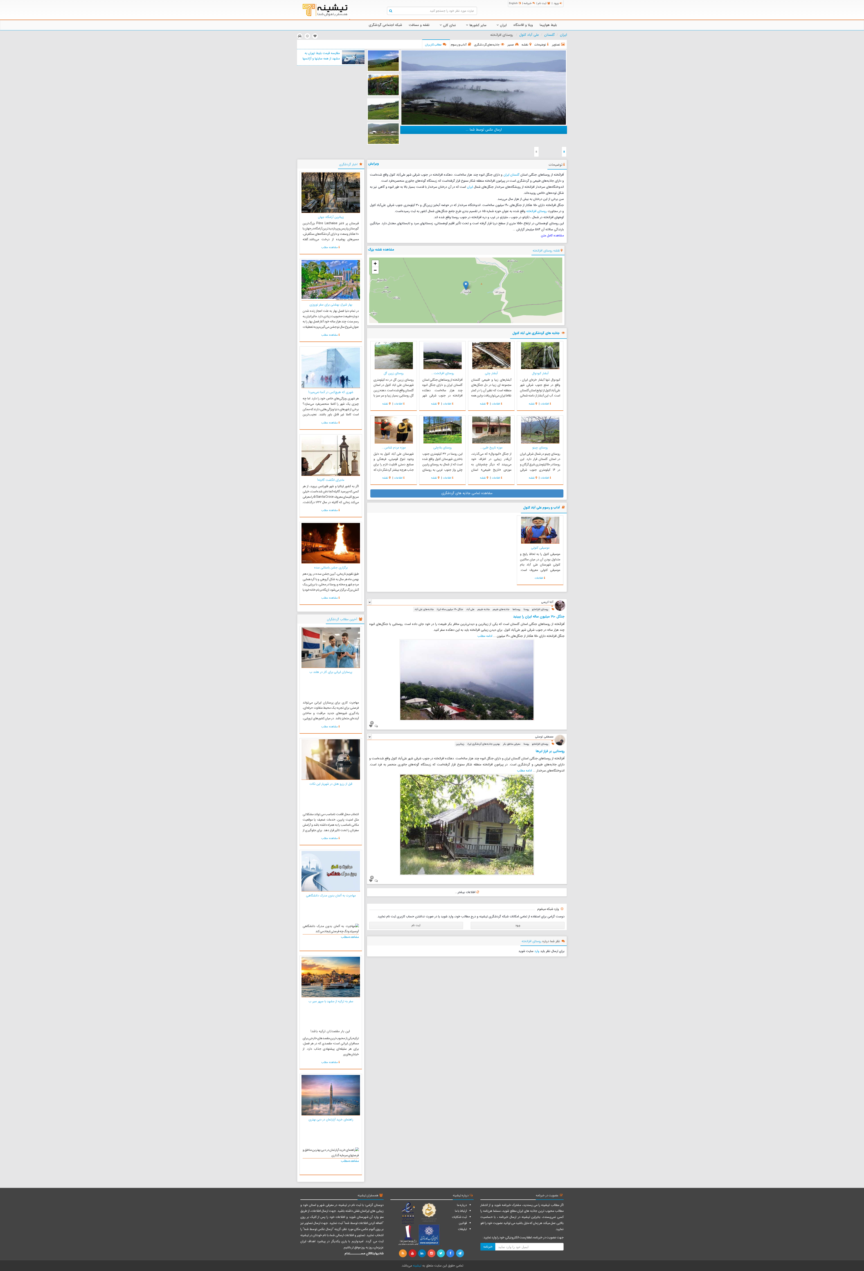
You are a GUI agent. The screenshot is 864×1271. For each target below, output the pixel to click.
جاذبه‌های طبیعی (501, 609)
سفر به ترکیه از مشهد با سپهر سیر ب (330, 1001)
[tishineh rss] (403, 1253)
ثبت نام (542, 3)
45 (372, 877)
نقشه (532, 404)
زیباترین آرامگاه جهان (331, 217)
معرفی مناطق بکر (511, 744)
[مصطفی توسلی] (560, 740)
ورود (556, 3)
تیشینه (417, 1265)
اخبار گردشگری (348, 164)
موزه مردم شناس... (394, 447)
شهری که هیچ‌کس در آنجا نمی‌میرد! (330, 392)
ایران (503, 25)
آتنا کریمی (547, 602)
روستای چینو (540, 447)
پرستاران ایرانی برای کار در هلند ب (330, 671)
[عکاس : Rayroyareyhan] (483, 87)
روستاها (516, 609)
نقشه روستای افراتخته (546, 250)
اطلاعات (544, 404)
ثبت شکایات (459, 1216)
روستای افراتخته (536, 211)
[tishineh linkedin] (422, 1253)
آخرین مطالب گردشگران (342, 619)
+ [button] (375, 263)
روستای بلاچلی (442, 447)
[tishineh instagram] (431, 1253)
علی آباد (470, 609)
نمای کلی (449, 25)
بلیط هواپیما (548, 25)
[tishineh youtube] (412, 1253)
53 (372, 723)
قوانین (463, 1223)
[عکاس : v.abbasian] (383, 109)
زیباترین (460, 744)
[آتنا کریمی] (560, 605)
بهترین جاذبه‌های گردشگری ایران (483, 744)
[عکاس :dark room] (383, 85)
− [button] (375, 270)
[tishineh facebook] (450, 1253)
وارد (536, 951)
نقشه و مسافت (419, 25)
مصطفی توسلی (544, 737)
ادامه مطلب (484, 635)
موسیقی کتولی (540, 547)
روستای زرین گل (394, 373)
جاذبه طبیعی (483, 609)
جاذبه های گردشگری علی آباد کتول (536, 333)
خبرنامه (527, 3)
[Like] (370, 726)
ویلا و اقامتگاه (523, 25)
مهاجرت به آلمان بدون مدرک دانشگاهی (331, 895)
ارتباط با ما (461, 1210)
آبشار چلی (491, 373)
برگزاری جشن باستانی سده (331, 567)
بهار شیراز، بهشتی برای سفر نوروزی (330, 304)
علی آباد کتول (529, 35)
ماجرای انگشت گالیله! (330, 479)
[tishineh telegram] (460, 1253)
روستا (526, 609)
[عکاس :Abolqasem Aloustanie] (383, 60)
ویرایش (373, 163)
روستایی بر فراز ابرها (550, 751)
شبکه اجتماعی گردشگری (385, 25)
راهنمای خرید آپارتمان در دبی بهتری (330, 1119)
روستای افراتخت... (442, 373)
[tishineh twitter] (441, 1253)
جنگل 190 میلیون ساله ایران (450, 609)
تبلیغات (462, 1229)
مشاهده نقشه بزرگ (381, 249)
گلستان (549, 35)
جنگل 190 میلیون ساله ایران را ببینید (539, 616)
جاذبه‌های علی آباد (424, 609)
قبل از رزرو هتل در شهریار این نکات (330, 783)
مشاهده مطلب (329, 247)
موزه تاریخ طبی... (491, 447)
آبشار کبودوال (540, 373)
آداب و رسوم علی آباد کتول (541, 508)
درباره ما (462, 1205)
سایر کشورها (477, 25)
